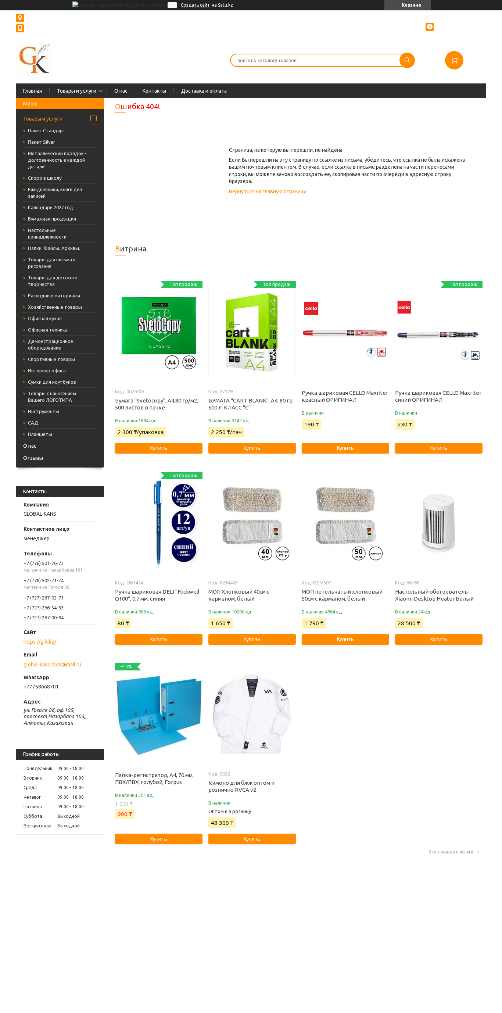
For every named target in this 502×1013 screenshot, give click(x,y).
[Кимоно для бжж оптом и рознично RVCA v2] (251, 714)
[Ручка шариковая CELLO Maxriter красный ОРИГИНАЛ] (345, 332)
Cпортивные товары (51, 359)
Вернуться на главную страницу (267, 191)
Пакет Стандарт (47, 130)
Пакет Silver (41, 141)
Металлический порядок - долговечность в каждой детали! (57, 160)
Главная (32, 90)
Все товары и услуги (451, 851)
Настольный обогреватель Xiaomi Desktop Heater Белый (434, 595)
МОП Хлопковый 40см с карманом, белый (238, 595)
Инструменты (43, 411)
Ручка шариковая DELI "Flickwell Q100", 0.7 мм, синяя (157, 595)
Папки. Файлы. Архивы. (54, 248)
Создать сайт (195, 5)
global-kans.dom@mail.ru (52, 664)
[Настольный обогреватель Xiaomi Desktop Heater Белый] (438, 523)
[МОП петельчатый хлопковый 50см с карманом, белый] (345, 523)
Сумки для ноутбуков (52, 381)
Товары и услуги (76, 90)
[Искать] (407, 60)
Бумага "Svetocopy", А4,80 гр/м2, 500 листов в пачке (156, 404)
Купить (158, 448)
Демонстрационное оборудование (50, 344)
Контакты (154, 90)
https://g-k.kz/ (40, 642)
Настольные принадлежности (47, 233)
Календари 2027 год (50, 207)
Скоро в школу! (45, 177)
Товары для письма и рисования (52, 263)
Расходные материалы (54, 295)
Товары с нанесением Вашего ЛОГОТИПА (52, 396)
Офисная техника (48, 329)
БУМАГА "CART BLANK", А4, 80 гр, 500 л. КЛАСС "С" (251, 404)
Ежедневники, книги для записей (55, 192)
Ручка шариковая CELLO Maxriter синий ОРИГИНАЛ (438, 396)
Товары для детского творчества (53, 281)
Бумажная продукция (52, 218)
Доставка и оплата (204, 90)
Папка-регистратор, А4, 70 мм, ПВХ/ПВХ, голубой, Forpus (154, 778)
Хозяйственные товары (55, 306)
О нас (121, 90)
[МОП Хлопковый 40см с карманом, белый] (251, 523)
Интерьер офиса (47, 370)
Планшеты (40, 434)
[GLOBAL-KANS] (34, 59)
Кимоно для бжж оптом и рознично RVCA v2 (241, 786)
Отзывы (33, 458)
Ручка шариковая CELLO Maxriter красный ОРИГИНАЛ (345, 396)
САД (33, 422)
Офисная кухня (45, 318)
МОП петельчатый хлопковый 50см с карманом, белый (342, 595)
